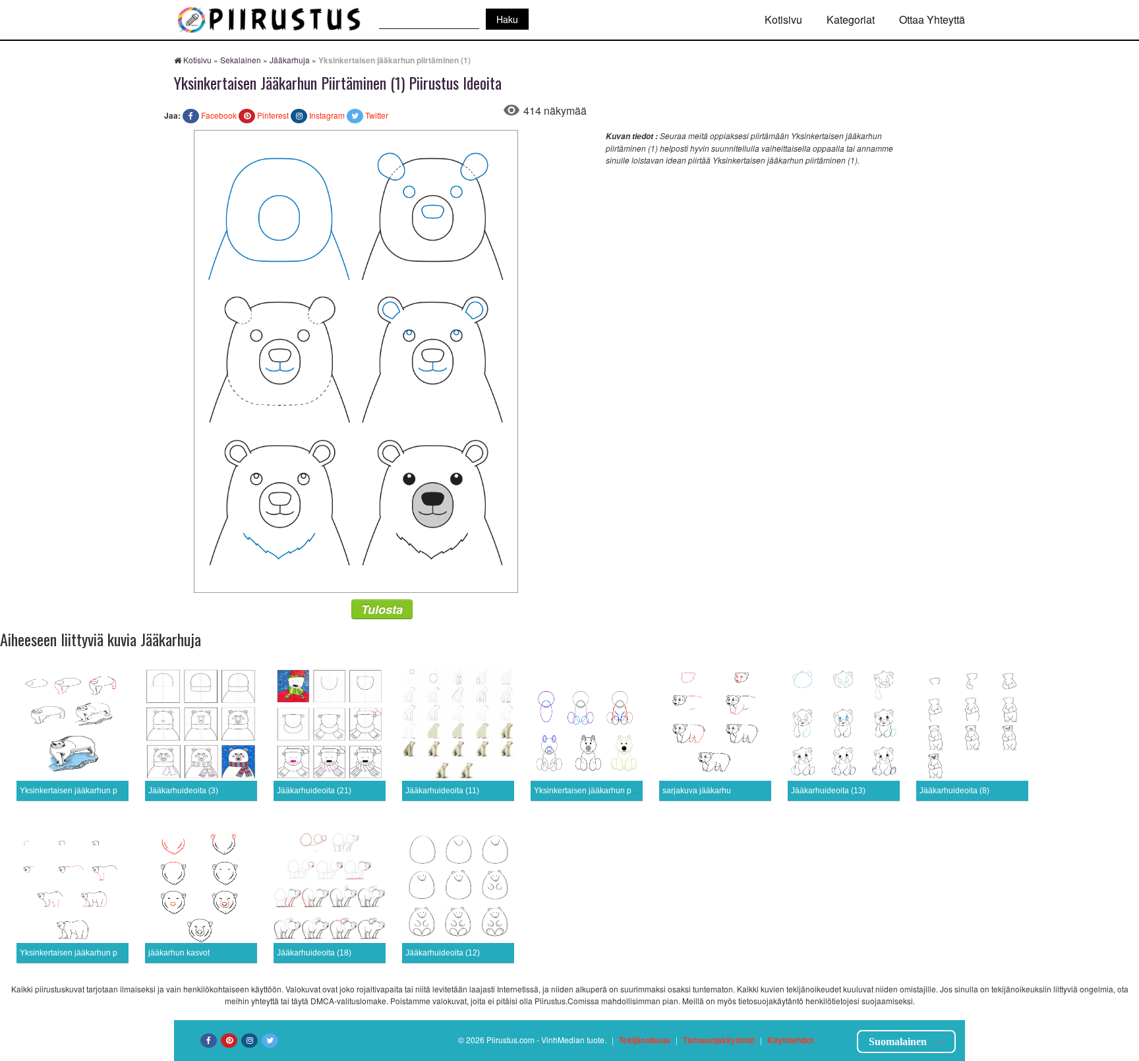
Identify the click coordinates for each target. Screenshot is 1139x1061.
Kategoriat (851, 19)
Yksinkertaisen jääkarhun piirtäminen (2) (92, 952)
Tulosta (382, 609)
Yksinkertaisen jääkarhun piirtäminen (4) (92, 790)
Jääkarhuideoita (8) (954, 790)
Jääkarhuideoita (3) (183, 790)
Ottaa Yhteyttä (932, 19)
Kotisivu (783, 19)
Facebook (219, 115)
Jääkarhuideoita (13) (828, 790)
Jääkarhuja (290, 59)
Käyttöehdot (790, 1040)
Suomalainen (898, 1041)
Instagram (327, 115)
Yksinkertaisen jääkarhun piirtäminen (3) (606, 790)
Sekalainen (240, 59)
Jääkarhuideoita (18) (314, 952)
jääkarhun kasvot (179, 952)
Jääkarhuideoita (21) (314, 790)
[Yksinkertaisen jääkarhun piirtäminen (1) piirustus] (356, 359)
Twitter (376, 115)
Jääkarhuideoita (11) (442, 790)
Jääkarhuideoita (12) (442, 952)
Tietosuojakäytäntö (719, 1040)
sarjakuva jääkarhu (696, 790)
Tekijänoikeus (644, 1040)
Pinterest (273, 115)
